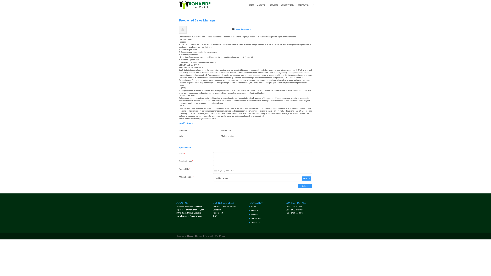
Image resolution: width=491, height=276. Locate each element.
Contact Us (303, 5)
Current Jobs (287, 5)
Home (251, 5)
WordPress (220, 236)
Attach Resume (186, 177)
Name (182, 153)
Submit (305, 186)
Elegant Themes (194, 236)
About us (261, 5)
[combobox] (216, 171)
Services (274, 5)
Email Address (186, 161)
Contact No (184, 169)
